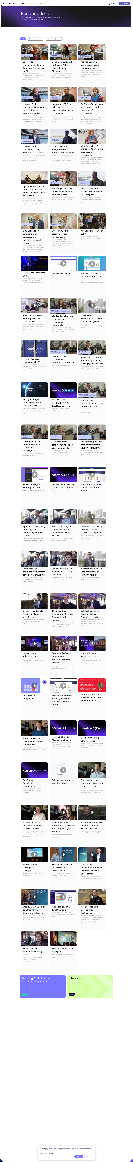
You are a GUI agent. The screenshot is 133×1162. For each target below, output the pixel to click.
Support (109, 3)
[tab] (23, 38)
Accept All (79, 1156)
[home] (7, 4)
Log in (115, 3)
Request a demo (124, 3)
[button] (16, 4)
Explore (24, 994)
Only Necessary (88, 1156)
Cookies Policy (53, 1149)
